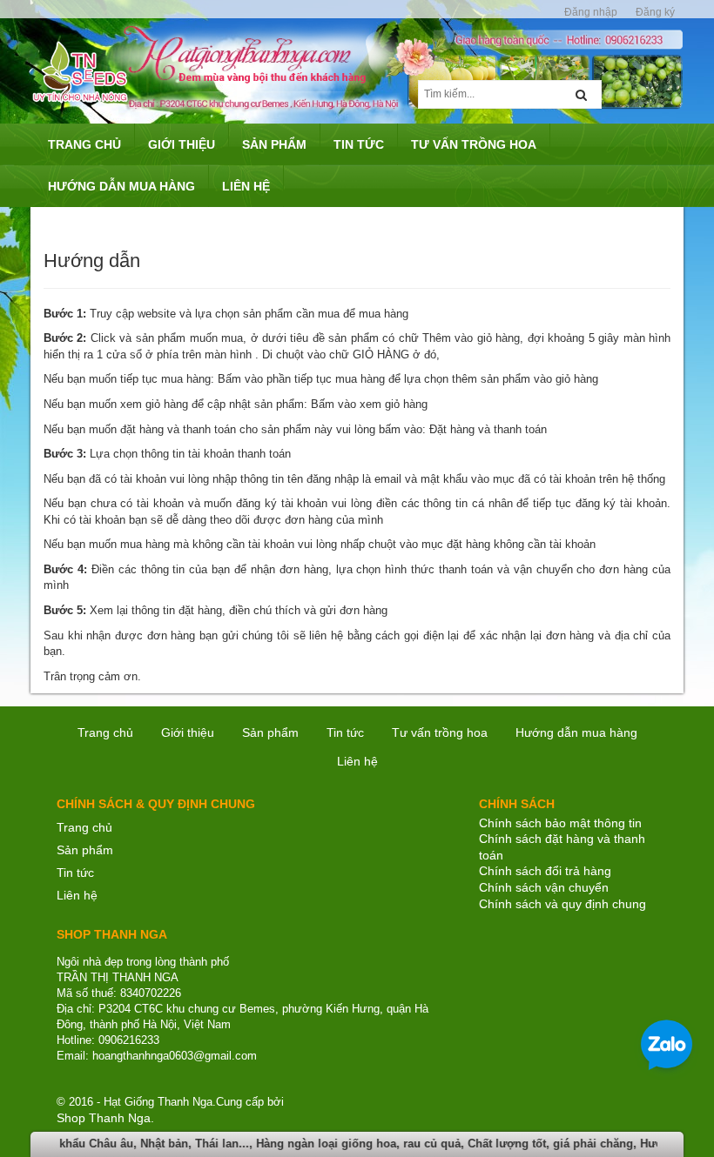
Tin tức (345, 732)
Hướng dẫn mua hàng (576, 732)
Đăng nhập (590, 12)
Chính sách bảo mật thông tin (560, 823)
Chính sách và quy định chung (562, 904)
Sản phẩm (270, 732)
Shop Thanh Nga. (105, 1118)
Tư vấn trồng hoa (440, 732)
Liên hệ (357, 761)
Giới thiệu (187, 732)
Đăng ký (655, 12)
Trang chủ (84, 827)
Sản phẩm (85, 850)
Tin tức (75, 872)
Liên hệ (77, 895)
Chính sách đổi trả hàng (545, 871)
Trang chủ (105, 732)
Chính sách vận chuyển (544, 887)
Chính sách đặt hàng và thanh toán (562, 847)
